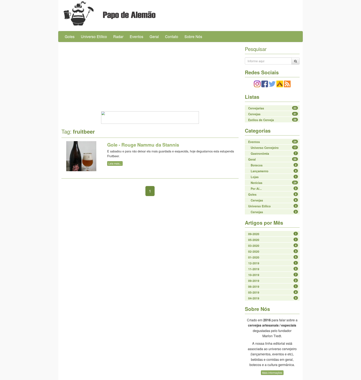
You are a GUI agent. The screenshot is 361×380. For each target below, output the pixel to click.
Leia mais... (114, 163)
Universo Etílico (94, 36)
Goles (70, 36)
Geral (154, 36)
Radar (118, 36)
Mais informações (272, 372)
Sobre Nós (193, 36)
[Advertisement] (150, 75)
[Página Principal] (78, 13)
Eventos (136, 36)
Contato (171, 36)
